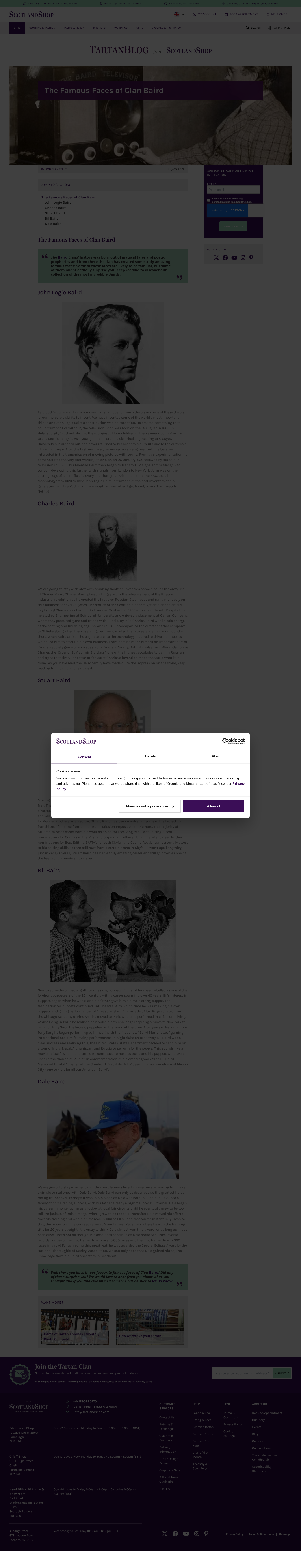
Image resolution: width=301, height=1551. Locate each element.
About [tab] (216, 756)
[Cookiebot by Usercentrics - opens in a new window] (225, 741)
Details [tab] (150, 756)
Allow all (213, 806)
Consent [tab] (84, 757)
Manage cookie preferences (147, 806)
